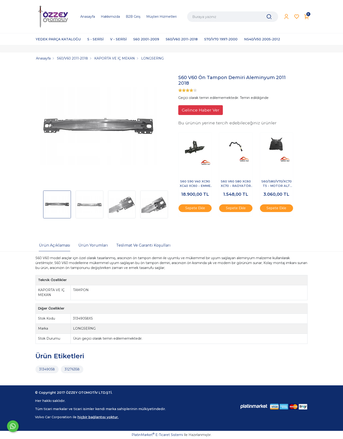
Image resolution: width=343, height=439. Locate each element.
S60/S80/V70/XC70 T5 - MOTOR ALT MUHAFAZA (276, 183)
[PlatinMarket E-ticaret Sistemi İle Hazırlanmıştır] (254, 406)
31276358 (72, 369)
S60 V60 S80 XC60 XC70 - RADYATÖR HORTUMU (236, 183)
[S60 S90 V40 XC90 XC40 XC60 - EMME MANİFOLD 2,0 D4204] (195, 149)
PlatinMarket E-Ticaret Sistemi (157, 435)
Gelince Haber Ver (200, 110)
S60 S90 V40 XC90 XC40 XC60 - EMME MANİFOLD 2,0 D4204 (195, 183)
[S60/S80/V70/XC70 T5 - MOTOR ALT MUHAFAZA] (276, 149)
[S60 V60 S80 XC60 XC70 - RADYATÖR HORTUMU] (235, 149)
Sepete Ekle (195, 208)
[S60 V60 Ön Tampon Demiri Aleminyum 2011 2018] (98, 127)
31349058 (47, 369)
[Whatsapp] (13, 426)
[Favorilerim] (297, 17)
